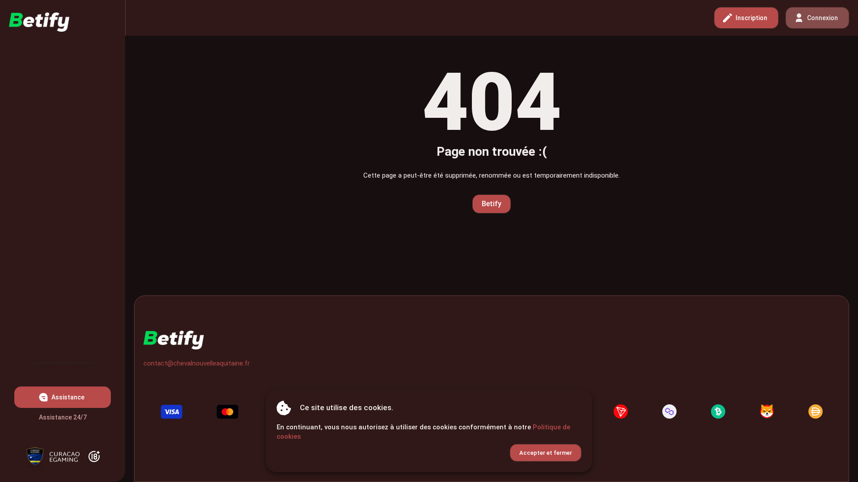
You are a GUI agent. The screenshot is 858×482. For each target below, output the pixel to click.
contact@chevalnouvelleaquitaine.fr (196, 363)
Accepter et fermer (545, 452)
